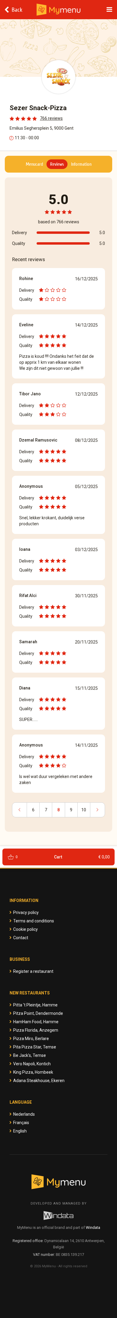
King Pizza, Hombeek (33, 1072)
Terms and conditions (33, 920)
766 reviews (51, 118)
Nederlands (24, 1114)
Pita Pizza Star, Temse (34, 1047)
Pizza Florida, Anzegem (35, 1030)
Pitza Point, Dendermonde (38, 1013)
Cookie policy (25, 929)
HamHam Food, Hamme (35, 1021)
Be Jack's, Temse (29, 1055)
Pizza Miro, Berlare (31, 1038)
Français (21, 1122)
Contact (20, 937)
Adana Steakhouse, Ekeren (38, 1080)
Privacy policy (26, 912)
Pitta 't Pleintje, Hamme (35, 1005)
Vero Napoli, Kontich (32, 1063)
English (20, 1131)
